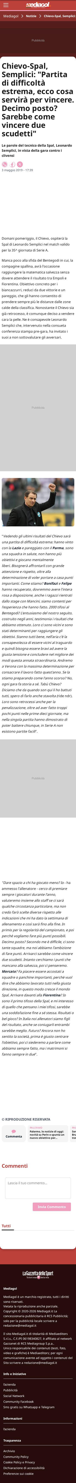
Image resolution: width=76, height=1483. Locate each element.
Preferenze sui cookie (18, 1474)
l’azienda (9, 1384)
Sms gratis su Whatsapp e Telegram (28, 1407)
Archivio (9, 1451)
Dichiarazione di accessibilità (24, 1468)
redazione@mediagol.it (19, 1325)
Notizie (31, 16)
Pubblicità (10, 1390)
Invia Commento (52, 1206)
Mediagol (10, 16)
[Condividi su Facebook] (12, 164)
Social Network (13, 1396)
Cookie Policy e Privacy (19, 1462)
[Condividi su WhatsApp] (5, 164)
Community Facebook (18, 1402)
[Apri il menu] (5, 5)
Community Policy (15, 1457)
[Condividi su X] (20, 164)
